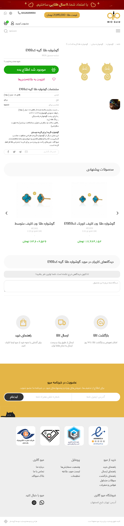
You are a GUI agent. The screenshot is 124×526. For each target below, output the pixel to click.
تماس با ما (38, 471)
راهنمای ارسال (109, 471)
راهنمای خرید (109, 466)
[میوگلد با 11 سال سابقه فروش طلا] (62, 5)
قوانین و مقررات (108, 484)
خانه (118, 44)
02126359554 (28, 13)
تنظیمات (75, 475)
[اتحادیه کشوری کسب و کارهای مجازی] (74, 436)
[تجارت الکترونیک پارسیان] (26, 436)
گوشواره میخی (97, 44)
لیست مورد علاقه (71, 471)
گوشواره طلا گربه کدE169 (77, 44)
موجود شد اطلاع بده (31, 69)
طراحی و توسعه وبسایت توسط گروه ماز (23, 521)
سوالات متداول (108, 480)
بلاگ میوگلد (38, 475)
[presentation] (6, 213)
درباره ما (40, 466)
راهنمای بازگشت (107, 475)
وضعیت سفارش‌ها (70, 466)
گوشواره (110, 44)
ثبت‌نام (14, 396)
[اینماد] (98, 436)
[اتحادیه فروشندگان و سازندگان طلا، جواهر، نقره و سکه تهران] (50, 436)
